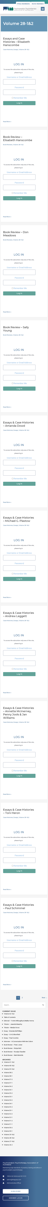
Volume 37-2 (8, 1079)
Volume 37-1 (8, 1083)
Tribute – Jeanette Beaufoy (13, 1024)
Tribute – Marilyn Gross (11, 1027)
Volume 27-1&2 (9, 1141)
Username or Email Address (19, 77)
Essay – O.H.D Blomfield (12, 1034)
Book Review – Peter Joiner (13, 1045)
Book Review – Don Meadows (15, 234)
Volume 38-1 (8, 1076)
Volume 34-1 (8, 1103)
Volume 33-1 (8, 1110)
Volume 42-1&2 (9, 1014)
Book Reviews (7, 145)
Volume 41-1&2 (9, 1062)
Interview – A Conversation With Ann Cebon (18, 1041)
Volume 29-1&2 (9, 1134)
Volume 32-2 (8, 1114)
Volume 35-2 (8, 1093)
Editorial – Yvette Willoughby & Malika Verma (19, 1021)
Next (44, 998)
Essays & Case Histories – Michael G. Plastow (18, 519)
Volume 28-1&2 (24, 49)
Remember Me (20, 97)
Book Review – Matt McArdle (13, 1055)
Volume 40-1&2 (9, 1066)
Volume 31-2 (8, 1121)
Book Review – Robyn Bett (12, 1048)
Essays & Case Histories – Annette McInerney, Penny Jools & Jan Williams (18, 712)
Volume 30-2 (8, 1128)
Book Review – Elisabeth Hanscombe (17, 138)
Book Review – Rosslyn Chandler (14, 1052)
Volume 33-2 (8, 1107)
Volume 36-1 (8, 1090)
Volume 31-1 (8, 1124)
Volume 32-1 (8, 1117)
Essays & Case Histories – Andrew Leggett (18, 614)
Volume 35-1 (8, 1097)
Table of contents (10, 1017)
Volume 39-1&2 (9, 1069)
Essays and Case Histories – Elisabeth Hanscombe (16, 42)
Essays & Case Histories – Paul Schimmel (18, 906)
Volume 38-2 (8, 1072)
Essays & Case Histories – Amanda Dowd (18, 424)
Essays (16, 49)
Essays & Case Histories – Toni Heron (18, 811)
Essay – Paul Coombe (11, 1038)
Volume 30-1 (8, 1131)
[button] (43, 9)
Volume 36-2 (8, 1086)
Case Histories (8, 49)
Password (19, 87)
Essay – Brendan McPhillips (13, 1031)
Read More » (7, 121)
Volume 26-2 (8, 1145)
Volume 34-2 (8, 1100)
